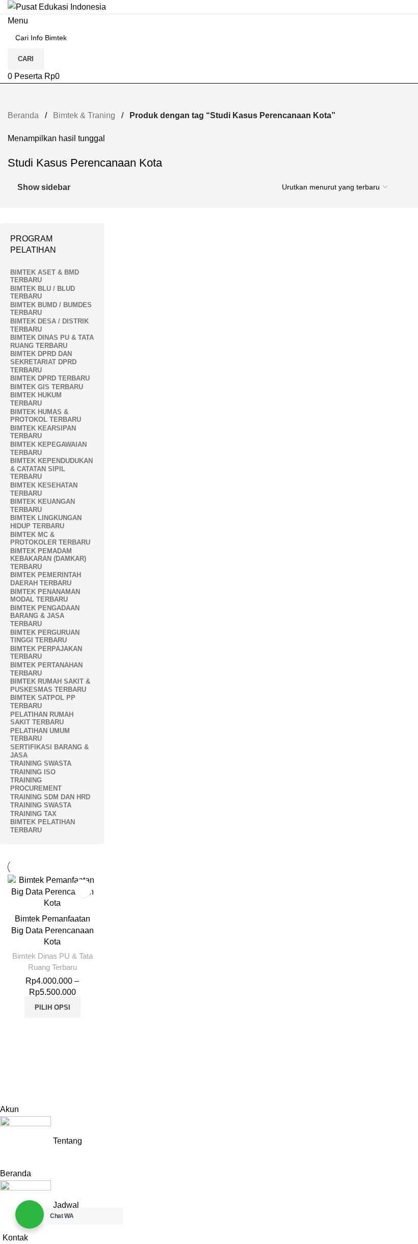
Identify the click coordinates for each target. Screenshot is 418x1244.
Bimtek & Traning (85, 115)
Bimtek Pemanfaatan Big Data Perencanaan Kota (52, 930)
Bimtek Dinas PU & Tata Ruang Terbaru (52, 961)
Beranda (24, 115)
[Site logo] (57, 6)
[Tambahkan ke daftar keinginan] (83, 889)
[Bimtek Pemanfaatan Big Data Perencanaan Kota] (52, 892)
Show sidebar (43, 187)
